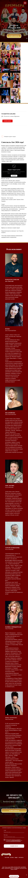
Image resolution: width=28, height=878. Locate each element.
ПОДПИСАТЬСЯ (14, 846)
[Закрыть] (26, 875)
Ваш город (5, 834)
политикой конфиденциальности (15, 840)
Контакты (21, 857)
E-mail (5, 830)
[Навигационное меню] (25, 3)
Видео (16, 857)
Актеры (12, 857)
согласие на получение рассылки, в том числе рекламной (13, 841)
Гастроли (7, 857)
